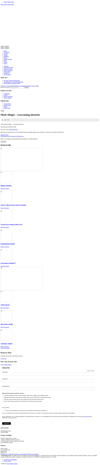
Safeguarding (7, 71)
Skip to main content (9, 2)
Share (7, 135)
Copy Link (3, 141)
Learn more (86, 416)
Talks (5, 60)
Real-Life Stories (13, 129)
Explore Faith (7, 103)
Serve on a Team (8, 69)
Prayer (5, 58)
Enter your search (5, 87)
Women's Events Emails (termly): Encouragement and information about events (24, 399)
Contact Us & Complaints (10, 459)
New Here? (6, 52)
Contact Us (6, 73)
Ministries (6, 56)
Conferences (7, 93)
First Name (5, 372)
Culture (5, 95)
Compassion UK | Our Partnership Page (13, 82)
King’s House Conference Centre (12, 83)
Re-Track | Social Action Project (12, 80)
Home (5, 51)
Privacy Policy (7, 461)
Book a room (7, 108)
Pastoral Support (8, 59)
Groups (5, 55)
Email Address (6, 386)
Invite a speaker (7, 98)
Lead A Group (7, 105)
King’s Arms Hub (8, 70)
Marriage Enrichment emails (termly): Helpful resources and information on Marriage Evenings (27, 397)
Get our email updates (6, 364)
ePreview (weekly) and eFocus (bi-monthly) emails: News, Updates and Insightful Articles (26, 395)
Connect (6, 53)
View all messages (5, 348)
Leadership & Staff (8, 67)
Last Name (5, 378)
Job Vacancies (7, 74)
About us (6, 66)
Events (5, 62)
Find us (5, 106)
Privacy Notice (5, 407)
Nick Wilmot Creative (12, 463)
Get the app (3, 358)
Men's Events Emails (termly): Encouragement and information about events (23, 401)
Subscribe (3, 135)
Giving (5, 63)
